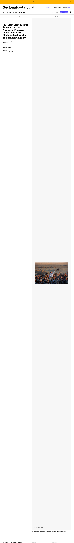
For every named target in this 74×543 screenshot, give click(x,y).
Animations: (66, 7)
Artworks (8, 16)
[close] (70, 2)
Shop (57, 12)
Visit (4, 12)
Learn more (46, 1)
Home (4, 16)
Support (52, 12)
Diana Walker (6, 50)
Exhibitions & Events (12, 12)
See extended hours (57, 7)
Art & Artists (22, 12)
